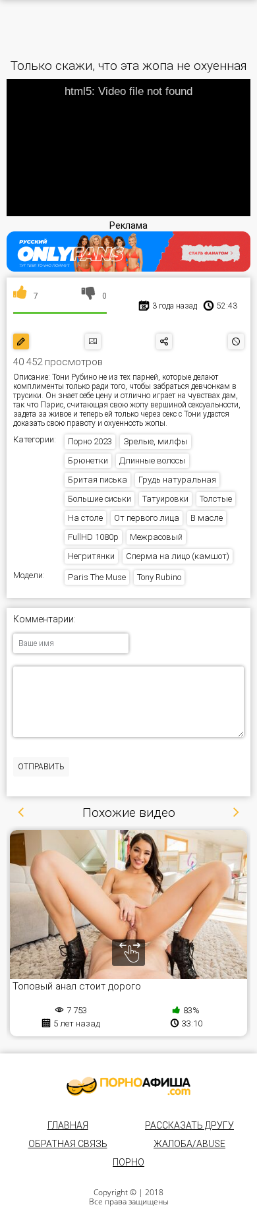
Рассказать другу (189, 1125)
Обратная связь (67, 1144)
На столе (85, 518)
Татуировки (165, 499)
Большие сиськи (99, 499)
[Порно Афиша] (128, 1086)
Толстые (216, 499)
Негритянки (91, 556)
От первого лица (146, 518)
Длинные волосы (152, 460)
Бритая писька (97, 480)
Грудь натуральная (177, 480)
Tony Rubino (159, 577)
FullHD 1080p (93, 537)
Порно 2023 (90, 441)
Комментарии (43, 619)
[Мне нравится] (20, 296)
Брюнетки (88, 460)
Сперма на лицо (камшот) (177, 556)
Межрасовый (156, 537)
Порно (128, 1162)
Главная (67, 1125)
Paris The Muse (97, 577)
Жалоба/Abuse (189, 1144)
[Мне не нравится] (89, 296)
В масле (206, 518)
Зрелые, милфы (155, 441)
